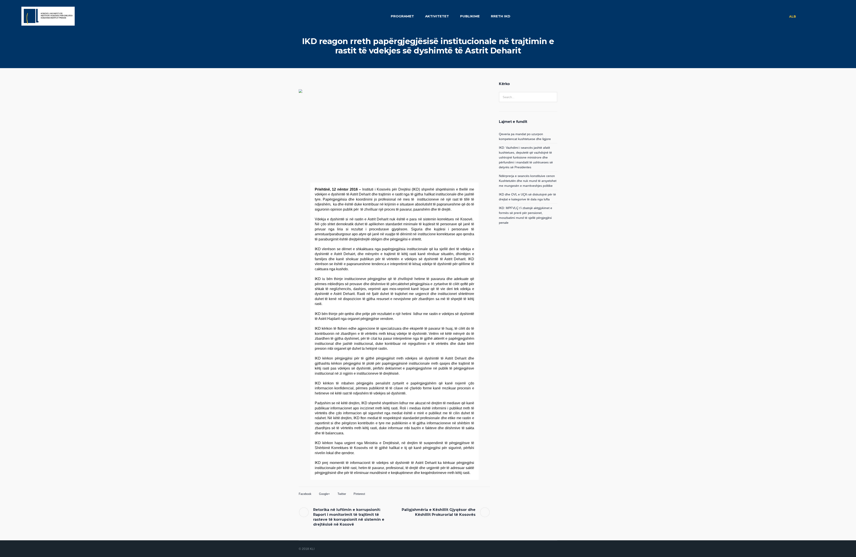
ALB (792, 16)
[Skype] (554, 549)
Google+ (324, 494)
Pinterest (359, 494)
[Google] (543, 549)
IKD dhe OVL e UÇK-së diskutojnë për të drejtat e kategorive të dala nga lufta (527, 197)
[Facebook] (538, 549)
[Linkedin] (533, 549)
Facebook (305, 494)
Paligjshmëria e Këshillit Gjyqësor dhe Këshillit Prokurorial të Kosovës (438, 512)
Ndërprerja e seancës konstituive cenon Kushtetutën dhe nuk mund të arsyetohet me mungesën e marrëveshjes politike (527, 180)
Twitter (341, 494)
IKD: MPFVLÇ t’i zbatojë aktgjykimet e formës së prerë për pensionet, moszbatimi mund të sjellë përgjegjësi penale (525, 215)
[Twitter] (549, 549)
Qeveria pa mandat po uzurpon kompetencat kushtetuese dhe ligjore (525, 136)
